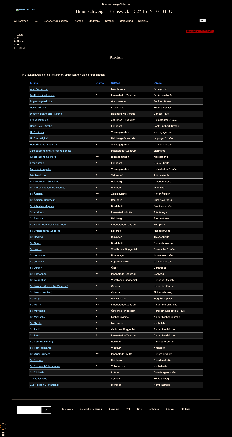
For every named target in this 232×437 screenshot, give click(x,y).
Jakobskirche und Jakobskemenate (50, 150)
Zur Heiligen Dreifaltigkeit (44, 384)
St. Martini (36, 304)
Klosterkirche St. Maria (43, 156)
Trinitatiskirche (38, 378)
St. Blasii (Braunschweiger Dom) (48, 224)
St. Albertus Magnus (42, 206)
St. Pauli (34, 329)
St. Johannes (37, 255)
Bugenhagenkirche (41, 101)
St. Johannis (37, 261)
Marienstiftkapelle (40, 169)
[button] (3, 426)
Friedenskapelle (39, 119)
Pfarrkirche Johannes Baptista (47, 187)
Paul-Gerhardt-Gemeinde (44, 181)
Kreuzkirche (37, 163)
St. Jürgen (36, 267)
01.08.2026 (199, 31)
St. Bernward (37, 218)
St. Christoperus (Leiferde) (45, 230)
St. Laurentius (38, 280)
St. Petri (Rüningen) (41, 341)
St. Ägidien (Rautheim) (43, 200)
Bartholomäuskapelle (42, 95)
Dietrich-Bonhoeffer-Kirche (46, 113)
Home (20, 34)
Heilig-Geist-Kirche (41, 126)
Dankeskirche (38, 107)
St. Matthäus (37, 310)
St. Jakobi (35, 249)
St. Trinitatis (37, 372)
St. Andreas (37, 212)
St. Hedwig (36, 237)
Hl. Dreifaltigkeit (39, 138)
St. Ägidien (36, 193)
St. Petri (34, 335)
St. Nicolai (35, 323)
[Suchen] (46, 410)
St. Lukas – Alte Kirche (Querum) (49, 286)
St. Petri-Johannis (40, 347)
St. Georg (35, 243)
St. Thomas (36, 360)
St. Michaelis (37, 317)
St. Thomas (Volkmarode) (45, 366)
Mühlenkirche (38, 175)
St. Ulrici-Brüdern (40, 354)
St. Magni (35, 298)
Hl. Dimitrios (37, 132)
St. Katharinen (38, 274)
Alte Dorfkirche (39, 89)
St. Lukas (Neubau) (41, 292)
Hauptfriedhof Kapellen (43, 144)
